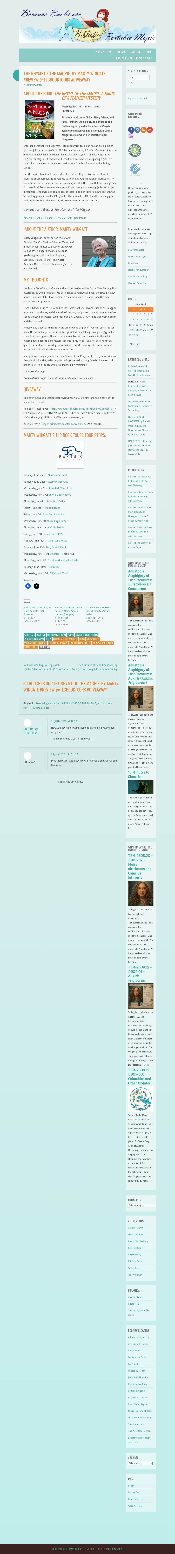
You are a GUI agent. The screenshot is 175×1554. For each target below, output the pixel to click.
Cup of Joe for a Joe (137, 256)
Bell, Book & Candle (57, 547)
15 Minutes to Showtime (138, 774)
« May (131, 344)
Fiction (71, 634)
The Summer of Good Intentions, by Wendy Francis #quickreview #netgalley (94, 669)
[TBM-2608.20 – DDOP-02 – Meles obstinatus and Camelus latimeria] (140, 905)
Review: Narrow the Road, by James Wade (140, 450)
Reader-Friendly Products (79, 643)
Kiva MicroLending (137, 276)
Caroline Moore (115, 1549)
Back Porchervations (54, 514)
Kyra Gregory (134, 1254)
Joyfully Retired (55, 527)
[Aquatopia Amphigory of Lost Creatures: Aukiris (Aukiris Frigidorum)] (140, 710)
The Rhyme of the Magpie (102, 643)
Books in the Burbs (137, 1357)
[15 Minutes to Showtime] (140, 793)
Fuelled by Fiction (136, 1371)
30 (137, 335)
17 (141, 325)
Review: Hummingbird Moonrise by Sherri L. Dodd (139, 430)
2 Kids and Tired (59, 573)
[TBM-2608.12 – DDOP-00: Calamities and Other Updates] (140, 1111)
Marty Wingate (93, 639)
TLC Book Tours (30, 647)
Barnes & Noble (63, 217)
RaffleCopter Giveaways (34, 639)
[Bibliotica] (87, 46)
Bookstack (133, 1364)
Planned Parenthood (138, 283)
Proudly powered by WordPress (67, 1549)
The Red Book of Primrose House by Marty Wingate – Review (98, 611)
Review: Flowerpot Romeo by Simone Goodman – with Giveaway (140, 531)
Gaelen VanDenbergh (138, 1241)
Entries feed (134, 1492)
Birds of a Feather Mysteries (65, 639)
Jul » (138, 344)
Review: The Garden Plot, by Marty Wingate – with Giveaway (37, 611)
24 (140, 330)
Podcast (122, 52)
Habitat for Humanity (138, 270)
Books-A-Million (44, 217)
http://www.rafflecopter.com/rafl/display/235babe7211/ (83, 408)
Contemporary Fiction (56, 634)
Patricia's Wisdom (136, 1390)
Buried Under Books (60, 494)
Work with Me (103, 52)
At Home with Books (138, 1344)
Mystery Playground (57, 481)
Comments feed (135, 1499)
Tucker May (134, 401)
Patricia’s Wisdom (56, 501)
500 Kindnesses (136, 250)
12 (148, 319)
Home (149, 52)
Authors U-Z (29, 634)
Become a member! (137, 98)
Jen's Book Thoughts (138, 1377)
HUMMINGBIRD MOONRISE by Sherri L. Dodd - (139, 421)
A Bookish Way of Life (61, 488)
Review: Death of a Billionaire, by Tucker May (140, 406)
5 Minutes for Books (57, 475)
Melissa (39, 85)
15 (133, 325)
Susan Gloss (134, 1268)
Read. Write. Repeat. (138, 1404)
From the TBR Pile (54, 534)
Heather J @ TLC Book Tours (33, 731)
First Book (133, 263)
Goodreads (80, 217)
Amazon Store (135, 1297)
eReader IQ (133, 1304)
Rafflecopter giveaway (58, 643)
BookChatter (134, 1350)
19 (148, 325)
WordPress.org (135, 1506)
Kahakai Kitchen (51, 507)
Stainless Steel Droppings (140, 1417)
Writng (136, 52)
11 (144, 319)
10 (141, 319)
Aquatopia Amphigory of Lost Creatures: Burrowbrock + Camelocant (140, 580)
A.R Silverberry (135, 1228)
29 (133, 335)
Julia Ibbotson (135, 1248)
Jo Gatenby (133, 366)
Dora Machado (135, 1234)
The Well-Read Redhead (140, 1431)
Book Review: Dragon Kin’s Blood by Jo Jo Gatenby (139, 370)
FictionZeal (53, 566)
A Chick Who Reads (56, 540)
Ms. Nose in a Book (137, 1384)
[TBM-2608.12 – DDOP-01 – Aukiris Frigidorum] (140, 1008)
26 (148, 330)
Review (48, 639)
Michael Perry (135, 1261)
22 (133, 330)
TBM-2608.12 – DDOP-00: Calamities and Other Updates (140, 1076)
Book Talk (41, 634)
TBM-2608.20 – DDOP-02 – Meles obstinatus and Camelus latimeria (140, 867)
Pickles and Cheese (137, 1397)
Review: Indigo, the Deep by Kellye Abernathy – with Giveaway (140, 496)
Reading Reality (58, 520)
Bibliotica (54, 553)
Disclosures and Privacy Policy (133, 58)
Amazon (28, 217)
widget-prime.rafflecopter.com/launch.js (65, 423)
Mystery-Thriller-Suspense (87, 634)
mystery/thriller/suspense (35, 643)
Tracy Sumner (135, 1275)
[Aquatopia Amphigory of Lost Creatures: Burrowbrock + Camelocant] (140, 616)
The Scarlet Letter (136, 1424)
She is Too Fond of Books (140, 1411)
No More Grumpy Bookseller (64, 560)
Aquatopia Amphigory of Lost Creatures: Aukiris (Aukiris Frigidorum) (140, 674)
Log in (131, 1485)
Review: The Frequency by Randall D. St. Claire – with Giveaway (140, 481)
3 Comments (45, 647)
